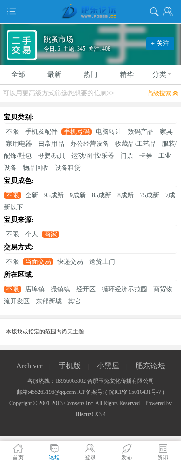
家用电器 (19, 143)
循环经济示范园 (124, 289)
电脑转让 (109, 131)
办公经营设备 (89, 143)
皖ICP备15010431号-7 (135, 392)
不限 (12, 131)
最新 (54, 74)
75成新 (149, 195)
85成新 (101, 195)
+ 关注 (160, 43)
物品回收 (36, 167)
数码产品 (141, 131)
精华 (127, 74)
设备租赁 (68, 167)
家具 (166, 131)
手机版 (69, 366)
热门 (90, 74)
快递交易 (70, 261)
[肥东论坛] (90, 11)
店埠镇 (35, 289)
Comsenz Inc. (79, 403)
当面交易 (38, 261)
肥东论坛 (150, 366)
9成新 (78, 195)
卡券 (145, 155)
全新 (31, 195)
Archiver (29, 366)
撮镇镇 (60, 289)
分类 (159, 74)
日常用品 (51, 143)
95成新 (54, 195)
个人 (31, 234)
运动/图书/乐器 (92, 155)
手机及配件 (41, 131)
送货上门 (102, 261)
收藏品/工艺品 (135, 143)
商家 (50, 234)
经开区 (86, 289)
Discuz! (84, 414)
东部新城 (49, 301)
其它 (74, 301)
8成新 (125, 195)
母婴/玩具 (51, 155)
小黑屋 (108, 366)
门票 (126, 155)
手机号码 (77, 131)
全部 (18, 74)
